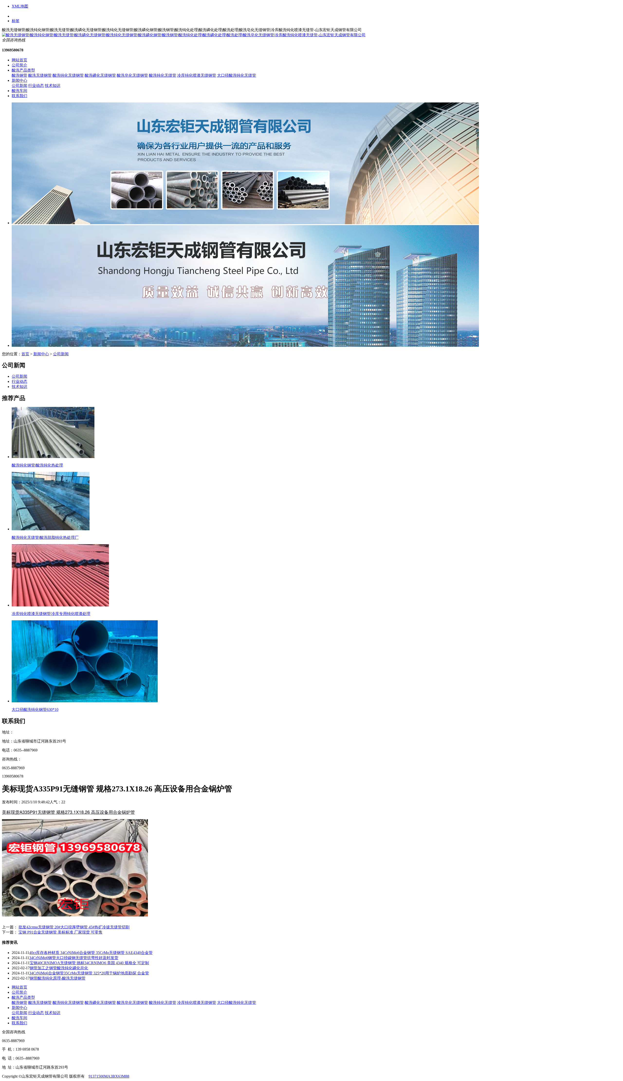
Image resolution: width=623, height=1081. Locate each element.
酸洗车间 (19, 91)
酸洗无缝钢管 (40, 75)
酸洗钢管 (19, 75)
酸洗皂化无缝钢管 (132, 75)
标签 (15, 21)
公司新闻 (19, 85)
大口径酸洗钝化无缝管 (236, 75)
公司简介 (19, 65)
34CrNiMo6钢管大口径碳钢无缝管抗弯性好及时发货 (73, 958)
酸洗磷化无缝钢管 (100, 75)
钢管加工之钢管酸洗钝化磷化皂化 (59, 968)
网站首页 (19, 60)
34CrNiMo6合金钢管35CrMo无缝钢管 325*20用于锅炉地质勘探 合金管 (89, 973)
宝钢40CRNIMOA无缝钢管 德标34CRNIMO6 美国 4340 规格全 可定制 (89, 963)
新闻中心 (19, 80)
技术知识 (52, 85)
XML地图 (20, 6)
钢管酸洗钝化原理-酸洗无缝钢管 (57, 978)
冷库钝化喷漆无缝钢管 (196, 75)
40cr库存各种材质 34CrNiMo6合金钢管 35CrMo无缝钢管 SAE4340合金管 (91, 953)
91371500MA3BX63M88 (109, 1076)
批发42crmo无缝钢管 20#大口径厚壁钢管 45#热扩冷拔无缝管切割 (73, 927)
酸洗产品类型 (23, 70)
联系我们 (19, 96)
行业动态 (36, 85)
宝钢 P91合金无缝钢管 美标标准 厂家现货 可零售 (60, 932)
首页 (25, 354)
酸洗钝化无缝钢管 (68, 75)
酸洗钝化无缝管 (162, 75)
